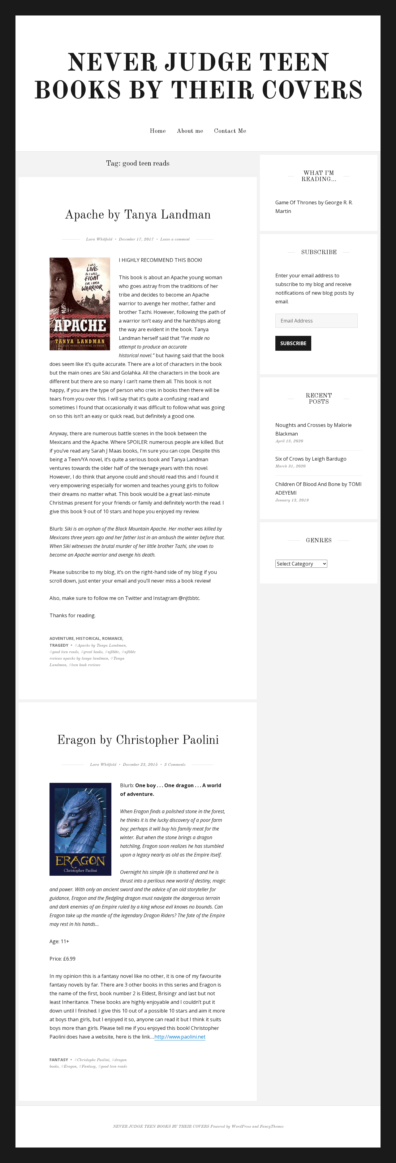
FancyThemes (271, 1127)
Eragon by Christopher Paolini (138, 741)
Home (158, 131)
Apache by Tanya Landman (137, 215)
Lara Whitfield (99, 239)
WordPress (241, 1127)
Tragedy (59, 645)
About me (190, 131)
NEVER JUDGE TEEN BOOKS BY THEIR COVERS (161, 1127)
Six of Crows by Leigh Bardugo (310, 458)
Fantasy (59, 1059)
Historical (88, 638)
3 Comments (174, 765)
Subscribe (293, 343)
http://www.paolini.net (179, 1036)
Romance (112, 638)
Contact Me (230, 131)
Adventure (62, 638)
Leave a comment (175, 239)
